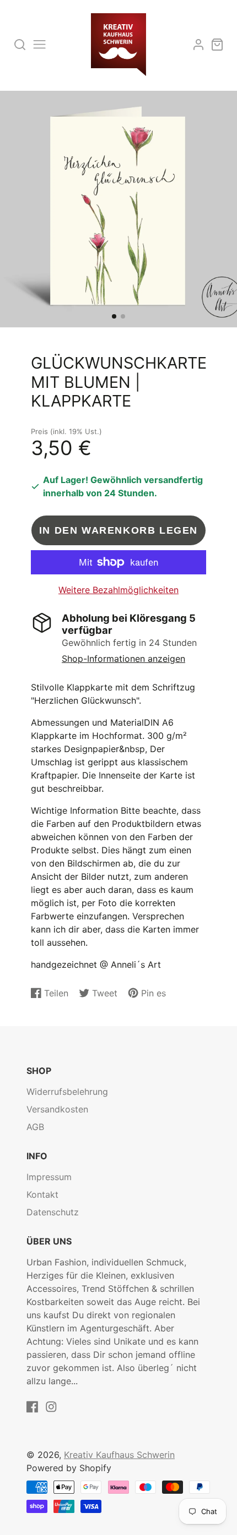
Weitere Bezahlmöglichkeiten (118, 589)
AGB (35, 1126)
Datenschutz (52, 1212)
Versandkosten (57, 1109)
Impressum (49, 1176)
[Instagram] (51, 1407)
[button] (114, 316)
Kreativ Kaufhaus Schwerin (119, 1454)
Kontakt (42, 1194)
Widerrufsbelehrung (67, 1091)
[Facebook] (32, 1407)
